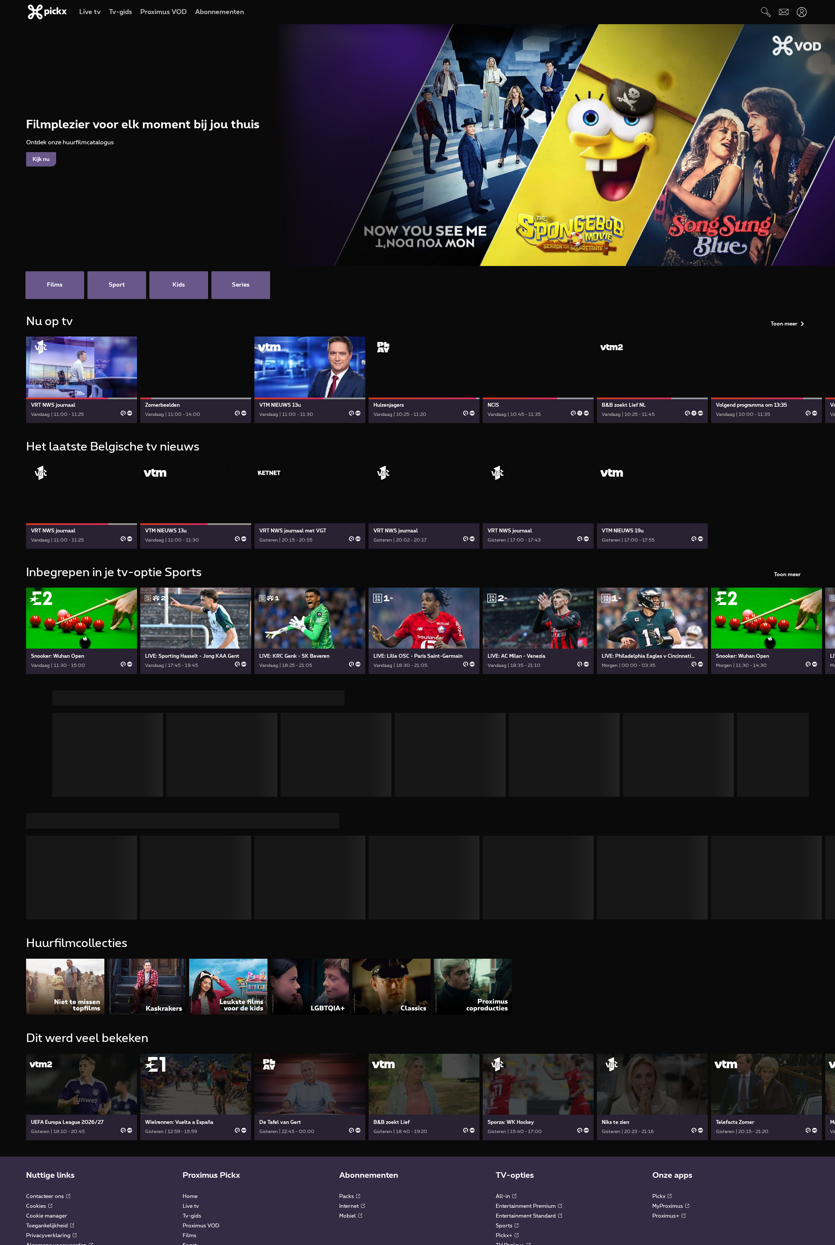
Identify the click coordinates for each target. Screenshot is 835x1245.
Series (190, 1141)
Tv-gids (192, 1092)
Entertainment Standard (526, 1092)
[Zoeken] (766, 12)
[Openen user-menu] (802, 12)
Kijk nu (41, 159)
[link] (81, 380)
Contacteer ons (45, 1073)
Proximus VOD (201, 1102)
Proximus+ (666, 1092)
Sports (505, 1102)
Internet (349, 1083)
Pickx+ (505, 1112)
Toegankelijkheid (47, 1102)
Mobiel (348, 1092)
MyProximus (668, 1083)
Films (189, 1112)
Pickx (659, 1073)
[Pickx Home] (58, 1176)
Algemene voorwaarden (57, 1122)
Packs (347, 1073)
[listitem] (65, 863)
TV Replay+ (511, 1122)
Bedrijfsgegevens (48, 1132)
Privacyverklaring (49, 1112)
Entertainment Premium (526, 1083)
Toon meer (784, 323)
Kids (188, 1132)
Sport (190, 1122)
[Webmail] (784, 12)
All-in (503, 1073)
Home (190, 1073)
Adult (503, 1132)
